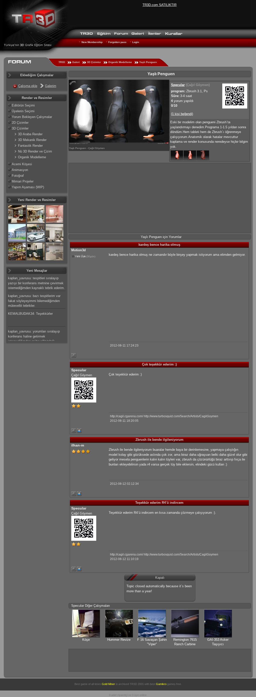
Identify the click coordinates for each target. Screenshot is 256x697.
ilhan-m (77, 445)
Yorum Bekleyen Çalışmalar (32, 117)
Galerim (50, 86)
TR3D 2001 (137, 684)
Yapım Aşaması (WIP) (28, 187)
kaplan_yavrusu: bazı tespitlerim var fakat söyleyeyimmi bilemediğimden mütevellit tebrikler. (34, 301)
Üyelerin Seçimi (23, 111)
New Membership (92, 42)
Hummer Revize (118, 640)
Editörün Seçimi (23, 105)
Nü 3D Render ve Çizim (35, 151)
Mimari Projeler (23, 181)
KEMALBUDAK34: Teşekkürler (30, 314)
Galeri (76, 62)
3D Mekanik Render (32, 140)
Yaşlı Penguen (148, 62)
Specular (178, 85)
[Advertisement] (160, 198)
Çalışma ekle (27, 86)
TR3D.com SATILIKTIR (159, 5)
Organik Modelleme (120, 62)
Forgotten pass (117, 42)
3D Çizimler (94, 62)
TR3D (61, 62)
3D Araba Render (30, 134)
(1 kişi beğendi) (182, 114)
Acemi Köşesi (22, 164)
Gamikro (161, 684)
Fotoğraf (18, 176)
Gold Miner (108, 684)
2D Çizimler (20, 122)
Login (135, 42)
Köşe (86, 640)
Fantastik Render (30, 146)
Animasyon (20, 170)
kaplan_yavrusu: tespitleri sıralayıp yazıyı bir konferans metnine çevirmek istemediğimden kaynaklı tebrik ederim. (36, 283)
